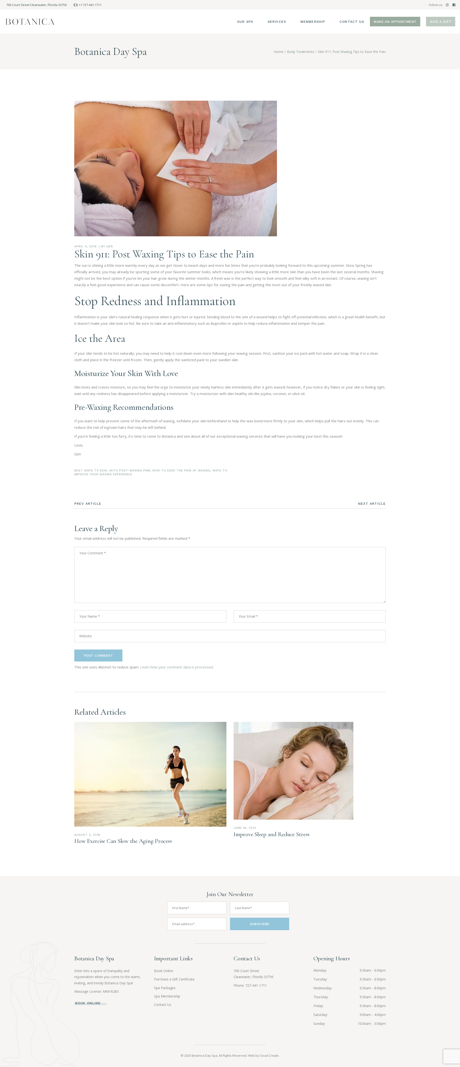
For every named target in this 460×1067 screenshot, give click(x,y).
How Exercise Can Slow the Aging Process (123, 841)
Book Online (163, 970)
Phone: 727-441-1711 (250, 985)
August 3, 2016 (87, 834)
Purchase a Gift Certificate (174, 979)
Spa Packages (165, 988)
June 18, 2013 (245, 827)
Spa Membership (167, 996)
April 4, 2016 (85, 246)
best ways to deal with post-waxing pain (112, 470)
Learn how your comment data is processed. (177, 667)
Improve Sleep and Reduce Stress (271, 834)
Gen (109, 246)
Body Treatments (300, 51)
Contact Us (162, 1004)
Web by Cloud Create (263, 1055)
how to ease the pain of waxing (181, 470)
